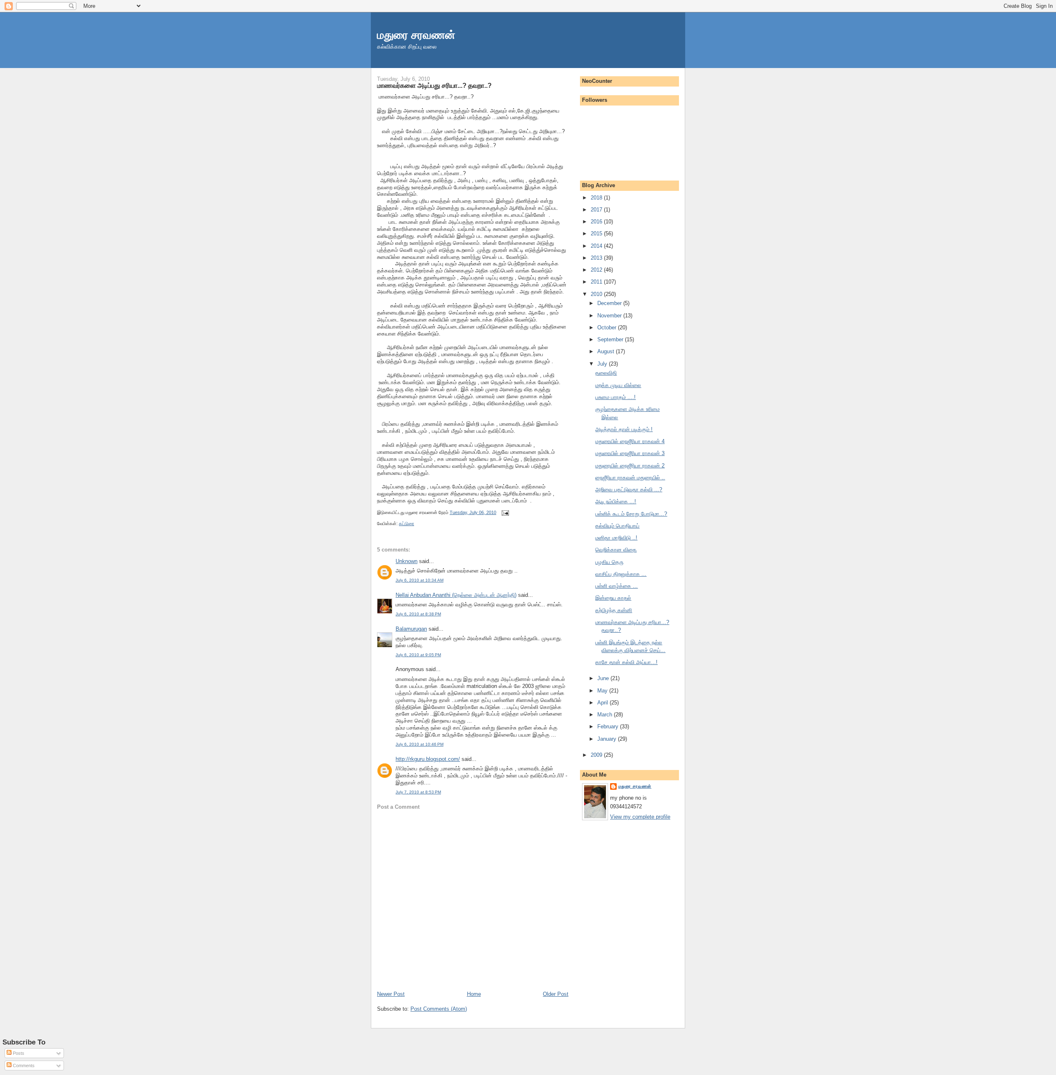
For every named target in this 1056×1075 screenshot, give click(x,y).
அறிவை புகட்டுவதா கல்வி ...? (628, 489)
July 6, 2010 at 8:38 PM (418, 614)
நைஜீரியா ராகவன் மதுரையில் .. (630, 477)
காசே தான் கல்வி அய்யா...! (626, 662)
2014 (597, 246)
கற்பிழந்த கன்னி (613, 610)
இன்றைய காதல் (613, 598)
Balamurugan (411, 629)
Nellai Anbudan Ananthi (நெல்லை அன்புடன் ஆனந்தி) (456, 595)
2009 (597, 755)
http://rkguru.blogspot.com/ (428, 759)
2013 (597, 258)
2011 (597, 282)
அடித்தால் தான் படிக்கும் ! (624, 429)
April (603, 702)
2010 (597, 294)
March (605, 714)
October (607, 327)
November (610, 315)
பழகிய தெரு (609, 562)
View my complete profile (640, 817)
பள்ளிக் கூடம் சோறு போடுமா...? (631, 514)
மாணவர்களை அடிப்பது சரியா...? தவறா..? (434, 85)
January (607, 739)
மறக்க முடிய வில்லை (618, 385)
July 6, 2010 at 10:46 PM (419, 744)
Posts (18, 1053)
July (603, 364)
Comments (23, 1065)
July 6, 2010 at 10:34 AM (419, 580)
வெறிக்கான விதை (615, 550)
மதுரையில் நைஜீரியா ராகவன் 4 (630, 441)
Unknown (406, 561)
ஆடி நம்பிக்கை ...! (615, 501)
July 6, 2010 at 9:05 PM (418, 655)
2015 (597, 233)
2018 (597, 198)
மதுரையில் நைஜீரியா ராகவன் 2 (630, 465)
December (610, 303)
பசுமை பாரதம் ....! (615, 397)
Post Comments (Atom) (438, 1009)
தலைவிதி (606, 373)
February (608, 726)
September (611, 339)
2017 (597, 210)
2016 (597, 221)
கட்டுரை (406, 523)
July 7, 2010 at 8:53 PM (418, 792)
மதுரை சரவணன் (416, 34)
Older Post (555, 994)
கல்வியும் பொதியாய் (617, 526)
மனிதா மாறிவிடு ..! (616, 538)
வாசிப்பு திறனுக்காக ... (620, 574)
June (603, 678)
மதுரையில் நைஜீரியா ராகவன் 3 (630, 453)
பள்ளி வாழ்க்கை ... (616, 586)
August (606, 351)
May (603, 691)
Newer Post (391, 994)
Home (474, 994)
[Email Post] (504, 512)
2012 (597, 270)
